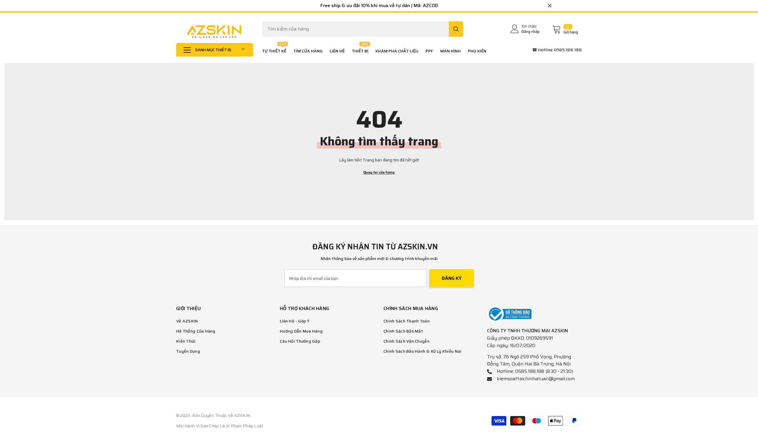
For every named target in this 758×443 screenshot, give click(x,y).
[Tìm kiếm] (362, 29)
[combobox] (355, 29)
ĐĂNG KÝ (452, 278)
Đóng (549, 5)
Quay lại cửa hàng (379, 172)
